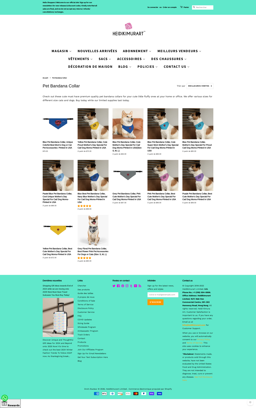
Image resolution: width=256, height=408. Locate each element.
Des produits (84, 289)
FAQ (79, 316)
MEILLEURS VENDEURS (178, 51)
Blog (123, 66)
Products (82, 342)
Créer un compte (170, 7)
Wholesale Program (87, 327)
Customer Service (86, 312)
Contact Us (175, 66)
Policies (146, 66)
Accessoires (130, 58)
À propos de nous (86, 297)
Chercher (82, 286)
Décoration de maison (90, 66)
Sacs (104, 58)
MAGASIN (60, 51)
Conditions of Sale (86, 301)
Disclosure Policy (86, 308)
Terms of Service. (195, 343)
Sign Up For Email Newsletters (92, 353)
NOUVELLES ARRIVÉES (97, 51)
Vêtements (79, 58)
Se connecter (152, 7)
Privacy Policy (203, 339)
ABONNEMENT (136, 51)
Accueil (45, 78)
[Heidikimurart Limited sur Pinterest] (122, 286)
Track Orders (84, 335)
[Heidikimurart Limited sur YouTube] (135, 286)
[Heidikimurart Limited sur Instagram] (126, 286)
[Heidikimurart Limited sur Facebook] (118, 286)
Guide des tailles (85, 293)
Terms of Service (85, 304)
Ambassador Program (88, 331)
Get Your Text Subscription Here (93, 357)
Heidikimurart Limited (116, 389)
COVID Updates (85, 320)
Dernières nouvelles (52, 280)
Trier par (181, 86)
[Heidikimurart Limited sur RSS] (139, 286)
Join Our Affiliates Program (90, 350)
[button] (85, 206)
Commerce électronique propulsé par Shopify (150, 389)
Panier (186, 7)
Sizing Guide (83, 323)
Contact (81, 338)
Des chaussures (167, 58)
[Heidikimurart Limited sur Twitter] (114, 286)
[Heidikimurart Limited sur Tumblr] (131, 286)
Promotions (83, 346)
